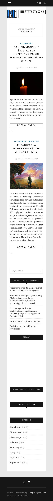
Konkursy (14, 447)
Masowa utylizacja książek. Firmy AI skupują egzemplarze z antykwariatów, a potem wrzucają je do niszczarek (26, 299)
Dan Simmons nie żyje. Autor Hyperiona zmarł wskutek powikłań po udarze (26, 54)
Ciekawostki (15, 432)
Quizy (12, 452)
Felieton (14, 442)
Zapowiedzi (33, 141)
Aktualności (26, 43)
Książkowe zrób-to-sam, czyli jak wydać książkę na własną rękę (26, 289)
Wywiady (14, 457)
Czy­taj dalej (26, 125)
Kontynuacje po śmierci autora (25, 321)
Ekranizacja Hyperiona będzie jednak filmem (26, 148)
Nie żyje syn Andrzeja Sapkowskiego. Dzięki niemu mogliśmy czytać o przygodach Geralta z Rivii (25, 312)
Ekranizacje (20, 141)
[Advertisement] (26, 362)
